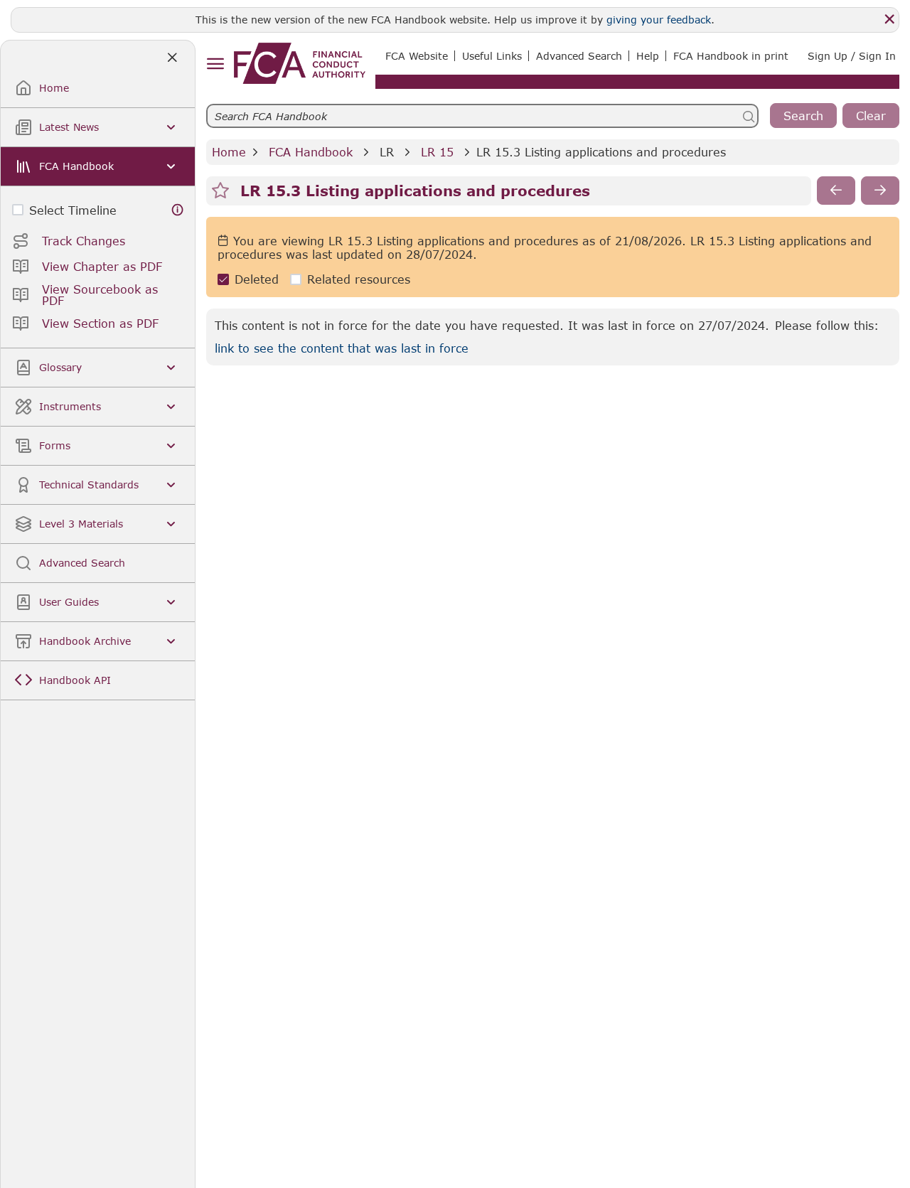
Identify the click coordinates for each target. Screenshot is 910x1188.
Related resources (358, 279)
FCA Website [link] (416, 56)
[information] (177, 210)
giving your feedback (658, 20)
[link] (299, 63)
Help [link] (647, 56)
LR (386, 152)
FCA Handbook (310, 152)
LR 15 (437, 152)
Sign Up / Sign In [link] (852, 56)
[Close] (889, 19)
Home (229, 152)
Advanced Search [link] (579, 56)
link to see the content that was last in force (342, 348)
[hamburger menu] (215, 64)
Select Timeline (73, 210)
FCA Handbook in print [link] (730, 56)
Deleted (257, 279)
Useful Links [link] (492, 56)
